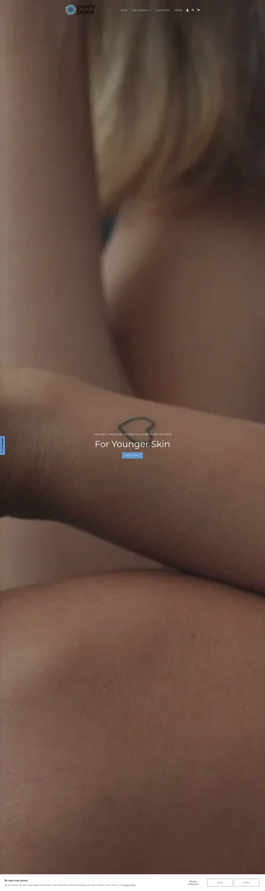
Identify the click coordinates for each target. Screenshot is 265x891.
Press (178, 10)
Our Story (163, 10)
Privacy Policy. (129, 885)
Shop (124, 10)
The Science (140, 10)
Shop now (131, 455)
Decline (246, 882)
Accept (220, 882)
